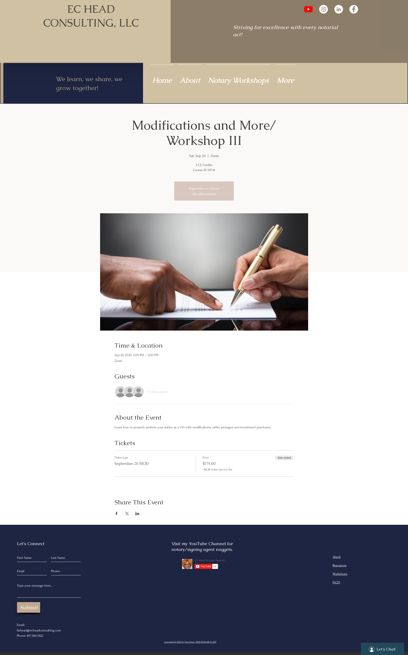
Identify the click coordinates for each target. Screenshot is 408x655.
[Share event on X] (127, 513)
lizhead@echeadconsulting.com (39, 630)
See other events (204, 193)
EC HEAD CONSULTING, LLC (91, 16)
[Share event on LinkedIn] (137, 513)
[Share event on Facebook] (117, 513)
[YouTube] (308, 9)
